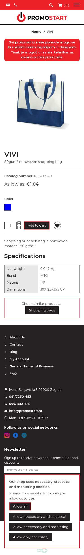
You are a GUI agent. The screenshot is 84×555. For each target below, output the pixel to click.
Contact (16, 344)
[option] (7, 207)
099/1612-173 (19, 404)
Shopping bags (42, 310)
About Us (17, 337)
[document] (42, 511)
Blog (13, 352)
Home (36, 32)
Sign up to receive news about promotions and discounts (41, 460)
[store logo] (42, 17)
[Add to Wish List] (57, 225)
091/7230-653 (20, 397)
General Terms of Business (32, 366)
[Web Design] (42, 550)
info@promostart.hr (25, 411)
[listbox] (42, 208)
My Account (19, 359)
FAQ (13, 374)
